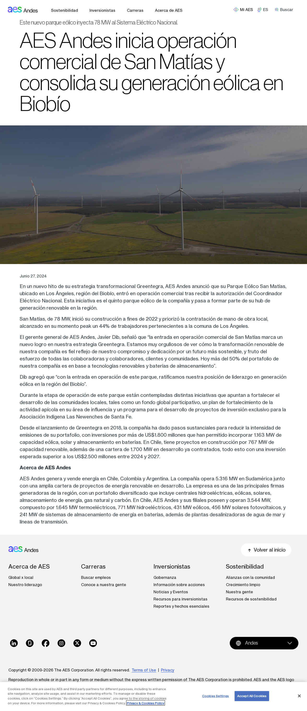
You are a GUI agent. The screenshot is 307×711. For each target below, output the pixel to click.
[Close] (299, 696)
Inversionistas (102, 10)
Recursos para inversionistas (180, 599)
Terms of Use (144, 670)
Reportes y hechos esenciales (181, 606)
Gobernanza (165, 577)
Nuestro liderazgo (25, 584)
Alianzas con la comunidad (250, 577)
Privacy (167, 670)
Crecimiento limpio (243, 584)
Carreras (135, 10)
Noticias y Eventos (171, 591)
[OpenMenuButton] (245, 9)
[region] (153, 696)
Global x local (20, 577)
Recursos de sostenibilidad (251, 599)
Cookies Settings (215, 696)
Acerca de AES (169, 10)
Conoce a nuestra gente (103, 584)
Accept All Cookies (251, 696)
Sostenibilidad (64, 10)
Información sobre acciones (179, 584)
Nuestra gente (239, 591)
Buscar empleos (96, 577)
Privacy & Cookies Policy (145, 703)
